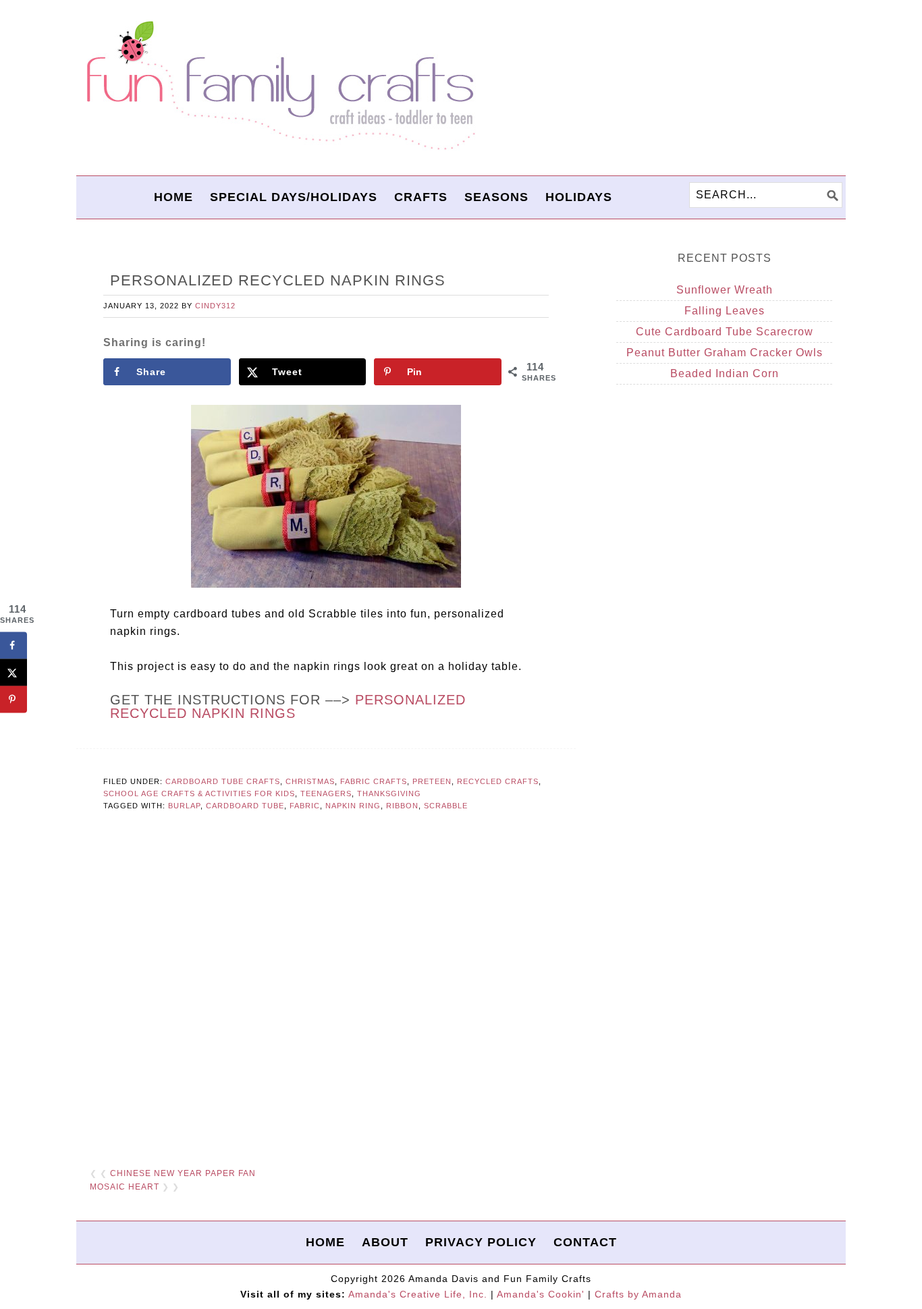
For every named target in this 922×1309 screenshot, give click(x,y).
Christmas (310, 781)
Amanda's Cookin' (541, 1294)
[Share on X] (13, 672)
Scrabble (446, 806)
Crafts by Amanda (638, 1294)
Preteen (432, 781)
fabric (305, 806)
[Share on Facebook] (13, 645)
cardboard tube (245, 806)
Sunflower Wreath (724, 290)
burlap (184, 806)
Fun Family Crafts (278, 86)
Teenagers (326, 793)
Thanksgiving (389, 793)
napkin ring (353, 806)
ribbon (402, 806)
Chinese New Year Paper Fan (183, 1173)
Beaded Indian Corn (724, 373)
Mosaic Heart (124, 1187)
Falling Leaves (724, 310)
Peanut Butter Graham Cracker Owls (724, 352)
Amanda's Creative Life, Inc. (417, 1294)
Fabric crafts (373, 781)
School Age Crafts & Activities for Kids (199, 793)
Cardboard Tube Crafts (222, 781)
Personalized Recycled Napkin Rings (288, 706)
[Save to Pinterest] (13, 699)
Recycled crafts (498, 781)
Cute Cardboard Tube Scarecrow (724, 331)
